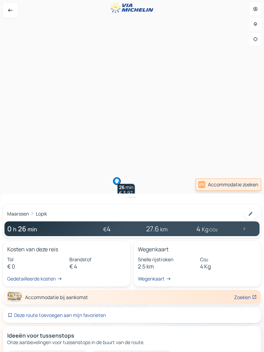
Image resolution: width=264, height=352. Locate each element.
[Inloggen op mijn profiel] (255, 9)
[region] (132, 176)
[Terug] (10, 10)
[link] (228, 184)
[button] (126, 190)
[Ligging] (255, 39)
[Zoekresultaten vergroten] (132, 197)
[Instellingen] (255, 24)
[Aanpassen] (250, 214)
